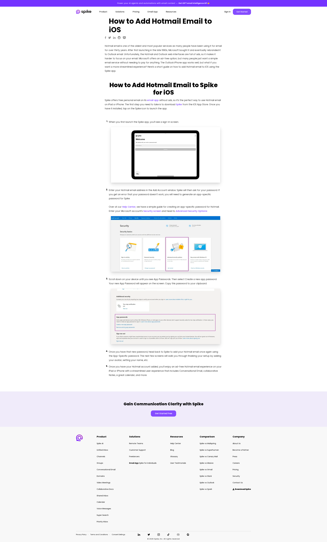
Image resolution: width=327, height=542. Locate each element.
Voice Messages (104, 508)
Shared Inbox (102, 495)
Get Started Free (163, 413)
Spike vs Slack (206, 476)
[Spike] (83, 12)
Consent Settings (118, 534)
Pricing (235, 469)
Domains (101, 476)
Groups (100, 463)
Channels (101, 456)
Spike (179, 104)
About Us (237, 443)
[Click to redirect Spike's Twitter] (149, 534)
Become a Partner (241, 450)
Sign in (227, 12)
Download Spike (242, 489)
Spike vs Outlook (207, 482)
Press (235, 456)
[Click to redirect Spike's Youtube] (178, 534)
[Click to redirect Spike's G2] (188, 534)
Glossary (174, 456)
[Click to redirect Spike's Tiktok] (168, 534)
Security (236, 476)
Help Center (129, 206)
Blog (172, 450)
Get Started (241, 11)
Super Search (103, 515)
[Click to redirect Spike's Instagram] (158, 534)
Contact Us (238, 482)
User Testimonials (178, 463)
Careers (236, 463)
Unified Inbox (102, 450)
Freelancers (134, 456)
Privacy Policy (81, 534)
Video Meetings (103, 482)
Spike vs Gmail (206, 469)
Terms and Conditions (99, 534)
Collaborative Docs (105, 489)
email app (153, 100)
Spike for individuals (142, 463)
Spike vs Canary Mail (209, 456)
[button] (79, 437)
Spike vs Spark (206, 489)
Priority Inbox (102, 521)
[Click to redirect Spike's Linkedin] (139, 534)
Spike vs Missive (206, 463)
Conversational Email (106, 469)
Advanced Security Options (191, 211)
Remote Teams (136, 443)
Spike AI (100, 443)
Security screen (152, 211)
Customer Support (137, 450)
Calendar (101, 502)
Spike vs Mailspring (208, 443)
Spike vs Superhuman (209, 450)
